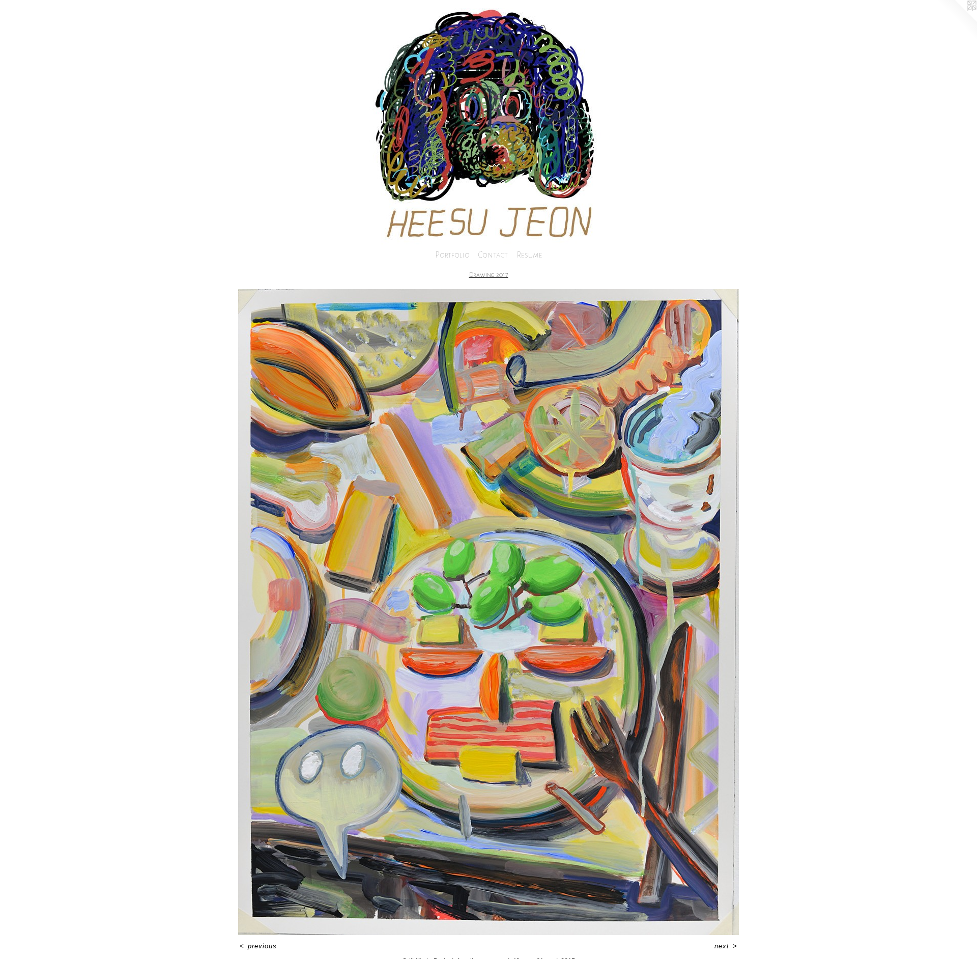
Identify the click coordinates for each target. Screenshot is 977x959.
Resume (529, 254)
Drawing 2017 (488, 274)
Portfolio (452, 254)
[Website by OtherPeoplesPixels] (956, 20)
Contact (493, 254)
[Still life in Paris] (488, 612)
